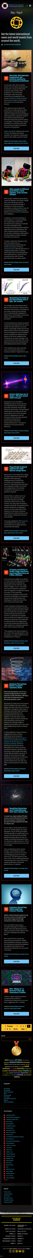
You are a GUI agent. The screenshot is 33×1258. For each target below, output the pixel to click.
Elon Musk (7, 1097)
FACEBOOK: (6, 1226)
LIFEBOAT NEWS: (21, 1226)
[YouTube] (20, 1251)
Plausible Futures (9, 1200)
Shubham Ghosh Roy (12, 1119)
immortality (20, 1069)
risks (3, 1075)
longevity (26, 1071)
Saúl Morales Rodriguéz (13, 141)
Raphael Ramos (10, 1156)
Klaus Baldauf (10, 1143)
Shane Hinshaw (10, 1154)
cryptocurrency (22, 1064)
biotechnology (26, 1062)
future (16, 1066)
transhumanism (16, 143)
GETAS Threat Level (16, 1219)
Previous (10, 1026)
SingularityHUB (8, 1202)
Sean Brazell (9, 1160)
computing (26, 431)
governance (21, 1007)
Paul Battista (9, 1128)
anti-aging (18, 1060)
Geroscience (7, 1192)
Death (28, 1064)
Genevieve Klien (10, 1115)
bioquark (13, 1062)
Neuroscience (4, 1073)
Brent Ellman (9, 1165)
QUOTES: (19, 1244)
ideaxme (14, 1068)
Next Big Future (8, 1198)
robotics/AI (13, 643)
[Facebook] (10, 1251)
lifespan (20, 1071)
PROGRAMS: (20, 1239)
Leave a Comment (24, 143)
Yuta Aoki (9, 1147)
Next (23, 1029)
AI (9, 1060)
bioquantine (6, 1062)
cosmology (21, 868)
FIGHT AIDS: (8, 1236)
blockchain (10, 1064)
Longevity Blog (8, 1194)
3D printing (7, 1088)
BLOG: (19, 1232)
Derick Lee (9, 1149)
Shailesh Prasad (10, 1126)
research (30, 1073)
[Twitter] (13, 1251)
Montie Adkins (10, 1173)
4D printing (7, 1090)
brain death (15, 1064)
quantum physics (7, 433)
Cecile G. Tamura (11, 1145)
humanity (11, 1068)
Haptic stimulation (10, 131)
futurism (19, 1066)
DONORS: (11, 1234)
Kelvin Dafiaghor (11, 1132)
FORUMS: (12, 1244)
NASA (30, 1071)
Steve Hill (8, 1162)
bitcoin (6, 1064)
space (9, 1075)
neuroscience (25, 262)
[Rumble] (23, 1251)
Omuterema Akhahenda (13, 1141)
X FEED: (7, 1232)
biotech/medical (22, 141)
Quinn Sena (9, 1121)
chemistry (21, 431)
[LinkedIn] (16, 1251)
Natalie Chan (9, 1158)
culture (26, 1064)
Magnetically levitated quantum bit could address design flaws (18, 468)
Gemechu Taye (10, 1130)
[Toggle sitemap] (27, 6)
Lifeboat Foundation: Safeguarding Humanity (12, 5)
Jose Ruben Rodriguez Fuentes (15, 1137)
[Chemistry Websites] (16, 1049)
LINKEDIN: (7, 1229)
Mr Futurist (7, 1196)
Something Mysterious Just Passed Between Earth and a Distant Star (18, 810)
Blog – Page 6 (16, 13)
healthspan (6, 1069)
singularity (6, 1075)
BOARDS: (19, 1234)
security (11, 1009)
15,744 (16, 1029)
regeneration (24, 1073)
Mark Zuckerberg (8, 1102)
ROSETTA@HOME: (6, 1241)
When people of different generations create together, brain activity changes (19, 192)
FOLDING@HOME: (6, 1239)
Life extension (12, 1071)
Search (30, 1039)
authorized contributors (15, 44)
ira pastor (5, 1071)
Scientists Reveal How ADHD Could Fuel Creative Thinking (18, 909)
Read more (16, 148)
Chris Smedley (10, 1178)
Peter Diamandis (8, 1092)
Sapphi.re (28, 1249)
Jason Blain (9, 1171)
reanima (11, 1073)
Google (23, 1066)
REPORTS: (20, 1236)
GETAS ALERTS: (21, 1229)
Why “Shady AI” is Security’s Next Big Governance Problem (17, 990)
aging (6, 1060)
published (20, 208)
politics (7, 1073)
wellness (17, 1077)
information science (23, 641)
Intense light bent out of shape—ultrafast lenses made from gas (18, 396)
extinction (12, 1066)
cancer (18, 1064)
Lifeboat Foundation (13, 1249)
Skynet (6, 1100)
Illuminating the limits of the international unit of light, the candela (19, 299)
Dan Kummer (10, 1139)
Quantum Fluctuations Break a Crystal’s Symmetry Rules (18, 686)
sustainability (13, 1075)
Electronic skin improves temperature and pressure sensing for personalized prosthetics (19, 78)
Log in (5, 44)
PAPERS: (19, 1241)
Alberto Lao (9, 1152)
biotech (19, 1062)
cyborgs (5, 143)
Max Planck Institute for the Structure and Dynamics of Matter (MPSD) (15, 742)
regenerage (17, 1073)
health (20, 262)
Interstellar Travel (27, 1068)
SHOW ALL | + (6, 1180)
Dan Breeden (9, 1124)
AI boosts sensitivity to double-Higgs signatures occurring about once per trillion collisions (19, 572)
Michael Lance (10, 1169)
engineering (10, 143)
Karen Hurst (9, 1134)
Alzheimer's (12, 1060)
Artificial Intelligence (25, 1060)
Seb (7, 1167)
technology (20, 1075)
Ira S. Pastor (9, 1175)
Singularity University (10, 1098)
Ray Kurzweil (7, 1095)
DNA (5, 1093)
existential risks (8, 1066)
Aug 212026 (6, 78)
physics (21, 356)
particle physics (7, 643)
